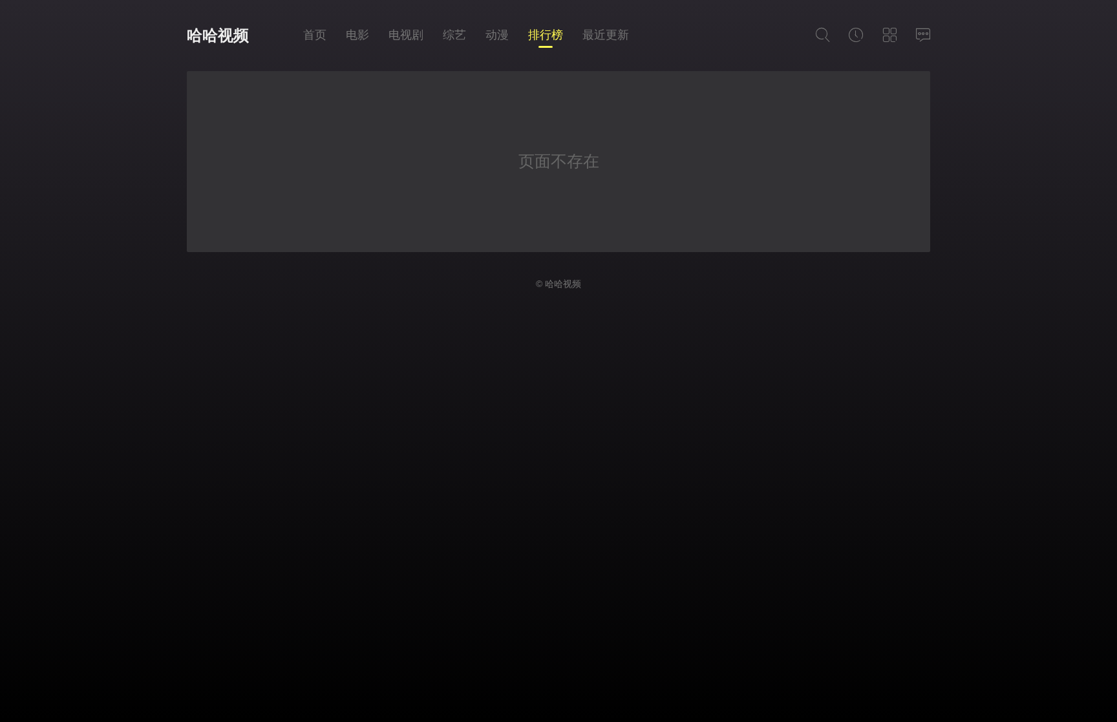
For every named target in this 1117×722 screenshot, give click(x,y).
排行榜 (545, 34)
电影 (357, 34)
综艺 (454, 34)
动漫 (497, 34)
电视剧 (405, 34)
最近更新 (605, 34)
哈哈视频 (218, 35)
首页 (314, 34)
